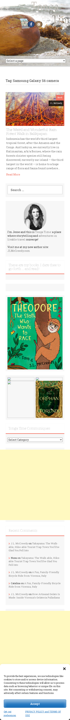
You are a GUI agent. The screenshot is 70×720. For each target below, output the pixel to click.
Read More (13, 174)
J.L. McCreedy (56, 103)
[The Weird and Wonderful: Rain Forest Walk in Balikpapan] (35, 108)
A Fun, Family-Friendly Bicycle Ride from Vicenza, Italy (34, 573)
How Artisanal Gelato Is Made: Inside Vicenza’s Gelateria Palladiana (34, 595)
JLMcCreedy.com (18, 251)
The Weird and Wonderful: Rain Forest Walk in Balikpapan (31, 132)
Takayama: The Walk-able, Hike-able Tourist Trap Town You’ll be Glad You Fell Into (34, 547)
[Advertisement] (35, 485)
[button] (64, 669)
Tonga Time (43, 232)
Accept (35, 704)
